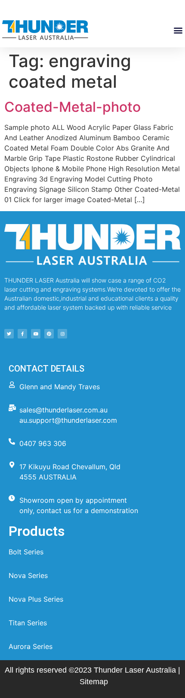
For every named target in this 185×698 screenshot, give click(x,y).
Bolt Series (26, 551)
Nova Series (28, 575)
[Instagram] (62, 333)
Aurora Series (30, 646)
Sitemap (94, 681)
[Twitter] (9, 333)
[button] (178, 30)
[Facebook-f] (22, 333)
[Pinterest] (49, 333)
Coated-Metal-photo (72, 106)
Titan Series (28, 622)
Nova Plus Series (36, 599)
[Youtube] (35, 333)
